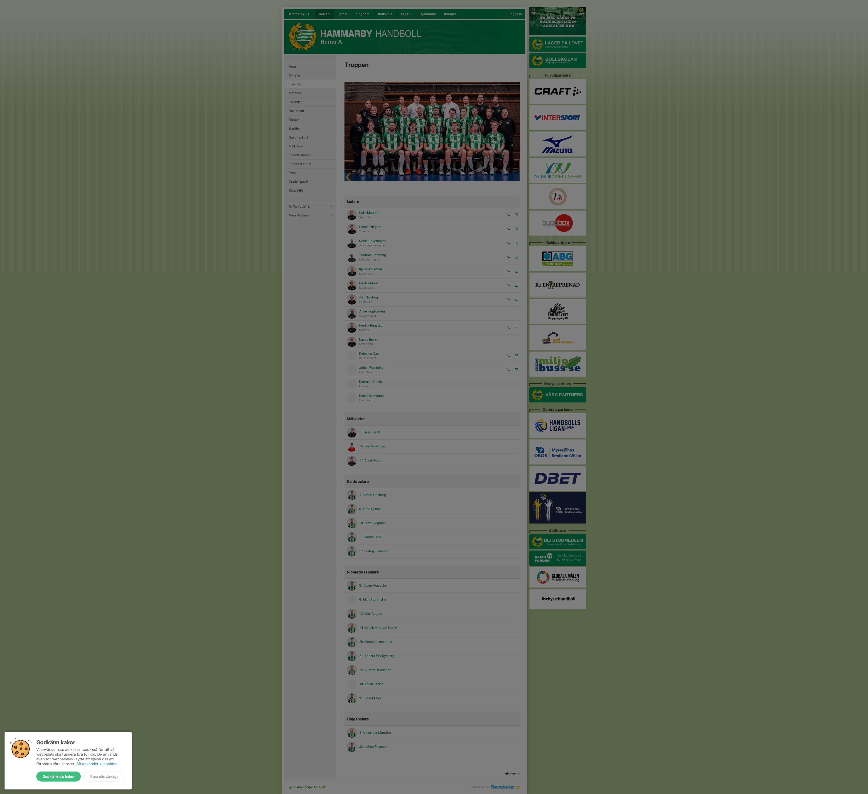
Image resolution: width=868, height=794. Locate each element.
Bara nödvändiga (104, 776)
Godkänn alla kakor (58, 776)
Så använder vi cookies (96, 764)
